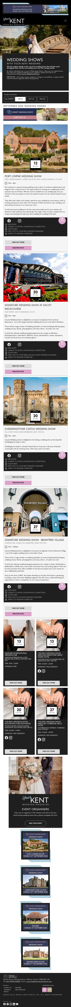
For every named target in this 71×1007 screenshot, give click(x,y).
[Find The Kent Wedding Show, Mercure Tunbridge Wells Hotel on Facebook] (39, 739)
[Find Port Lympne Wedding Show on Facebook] (9, 221)
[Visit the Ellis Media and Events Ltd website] (10, 976)
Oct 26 (31, 99)
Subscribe (18, 987)
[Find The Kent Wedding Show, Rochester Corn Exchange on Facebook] (7, 737)
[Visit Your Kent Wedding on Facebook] (4, 1004)
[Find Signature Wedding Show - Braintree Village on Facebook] (9, 586)
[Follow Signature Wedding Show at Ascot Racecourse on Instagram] (20, 344)
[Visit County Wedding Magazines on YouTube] (17, 1004)
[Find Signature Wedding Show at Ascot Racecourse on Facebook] (9, 344)
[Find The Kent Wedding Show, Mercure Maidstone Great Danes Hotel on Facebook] (39, 671)
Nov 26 (42, 99)
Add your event (35, 823)
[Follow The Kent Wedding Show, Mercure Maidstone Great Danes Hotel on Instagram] (44, 671)
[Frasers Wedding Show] (35, 917)
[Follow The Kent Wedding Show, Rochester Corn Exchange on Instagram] (11, 737)
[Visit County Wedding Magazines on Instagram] (11, 1004)
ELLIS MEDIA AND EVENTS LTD (24, 995)
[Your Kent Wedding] (13, 21)
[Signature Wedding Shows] (35, 9)
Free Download (20, 989)
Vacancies (7, 989)
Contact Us (7, 987)
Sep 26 (20, 99)
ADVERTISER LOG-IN (48, 985)
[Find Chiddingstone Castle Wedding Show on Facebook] (9, 455)
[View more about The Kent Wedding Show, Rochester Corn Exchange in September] (19, 703)
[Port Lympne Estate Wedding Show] (35, 845)
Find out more (18, 242)
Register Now (18, 248)
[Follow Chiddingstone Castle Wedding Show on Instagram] (20, 455)
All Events (9, 99)
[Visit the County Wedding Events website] (44, 989)
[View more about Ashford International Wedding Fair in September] (19, 635)
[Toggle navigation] (65, 21)
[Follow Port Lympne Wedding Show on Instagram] (20, 221)
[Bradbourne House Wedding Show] (35, 953)
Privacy (6, 991)
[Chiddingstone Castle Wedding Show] (35, 881)
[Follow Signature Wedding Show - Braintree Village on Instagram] (20, 586)
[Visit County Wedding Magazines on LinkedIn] (14, 1004)
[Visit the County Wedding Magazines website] (49, 989)
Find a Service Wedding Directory (28, 74)
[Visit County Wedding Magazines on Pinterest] (7, 1004)
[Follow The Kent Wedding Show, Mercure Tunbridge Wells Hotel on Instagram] (44, 739)
